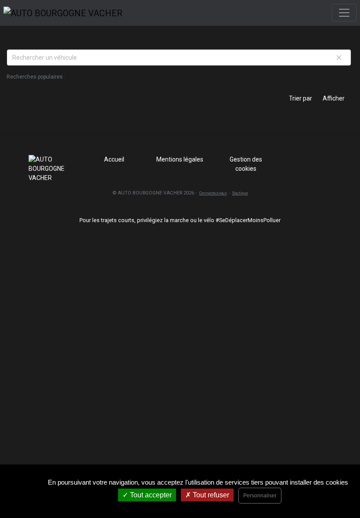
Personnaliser (260, 496)
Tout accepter (150, 495)
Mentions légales (179, 159)
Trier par (300, 98)
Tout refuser (210, 495)
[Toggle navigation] (344, 13)
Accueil (114, 159)
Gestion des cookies (246, 164)
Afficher (334, 98)
